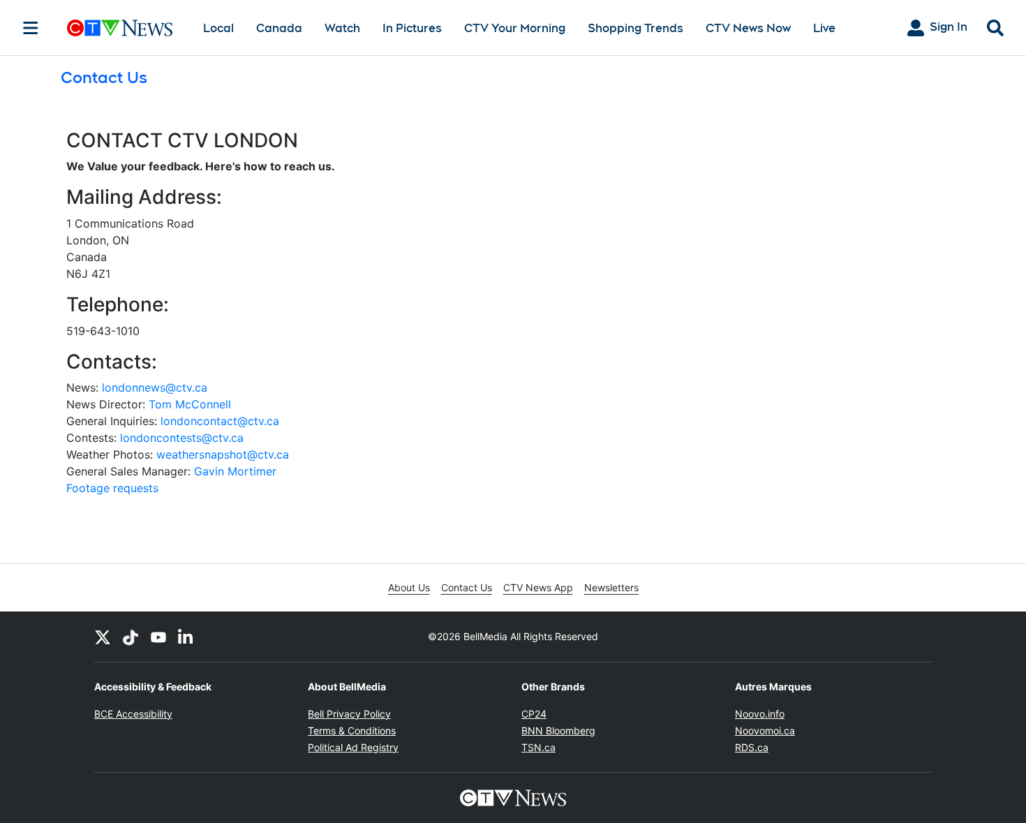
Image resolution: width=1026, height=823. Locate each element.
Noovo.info (760, 714)
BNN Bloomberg (558, 730)
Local (218, 28)
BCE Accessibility (133, 714)
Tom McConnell (190, 404)
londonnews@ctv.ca (154, 387)
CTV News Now (748, 28)
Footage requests (112, 488)
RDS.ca (751, 747)
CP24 (534, 714)
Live (824, 28)
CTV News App (538, 587)
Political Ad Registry (353, 747)
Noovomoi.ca (765, 730)
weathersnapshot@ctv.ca (222, 454)
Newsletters (611, 587)
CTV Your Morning (514, 28)
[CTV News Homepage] (119, 28)
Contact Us (466, 587)
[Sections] (31, 28)
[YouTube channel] (158, 636)
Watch (342, 28)
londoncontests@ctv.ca (182, 438)
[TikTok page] (130, 636)
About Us (409, 587)
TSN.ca (538, 747)
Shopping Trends (635, 28)
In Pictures (412, 28)
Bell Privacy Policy (349, 714)
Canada (279, 28)
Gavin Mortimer (235, 471)
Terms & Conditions (352, 730)
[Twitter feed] (102, 636)
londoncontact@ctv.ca (220, 421)
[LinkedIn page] (186, 636)
